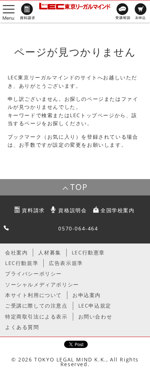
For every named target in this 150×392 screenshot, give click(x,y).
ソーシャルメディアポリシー (42, 284)
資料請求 (33, 210)
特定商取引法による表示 (36, 316)
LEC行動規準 (21, 263)
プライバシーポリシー (33, 273)
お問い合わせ (95, 316)
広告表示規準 (66, 263)
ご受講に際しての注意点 (36, 305)
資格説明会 (72, 210)
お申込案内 (86, 295)
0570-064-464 (78, 228)
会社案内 (16, 252)
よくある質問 (22, 327)
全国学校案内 (117, 210)
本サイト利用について (33, 295)
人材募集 (49, 252)
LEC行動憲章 (88, 252)
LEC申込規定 (94, 305)
